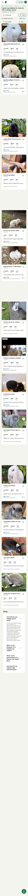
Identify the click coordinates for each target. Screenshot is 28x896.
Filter (23, 15)
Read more (22, 18)
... (20, 6)
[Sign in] (25, 2)
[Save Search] (24, 891)
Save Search (8, 21)
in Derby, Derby (10, 10)
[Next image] (23, 32)
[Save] (23, 44)
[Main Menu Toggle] (2, 2)
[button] (14, 33)
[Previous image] (4, 32)
